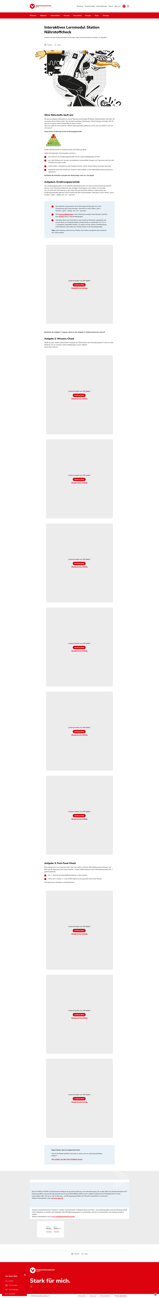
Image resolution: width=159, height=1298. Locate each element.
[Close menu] (25, 1275)
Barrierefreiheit (105, 1296)
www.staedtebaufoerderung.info (63, 1217)
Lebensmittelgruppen (66, 214)
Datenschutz (82, 1296)
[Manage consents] (155, 1294)
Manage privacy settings (79, 288)
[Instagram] (31, 1286)
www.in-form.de (57, 1198)
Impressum (93, 1296)
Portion (61, 217)
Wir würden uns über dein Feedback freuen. (67, 1159)
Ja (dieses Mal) (79, 285)
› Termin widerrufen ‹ (120, 1296)
